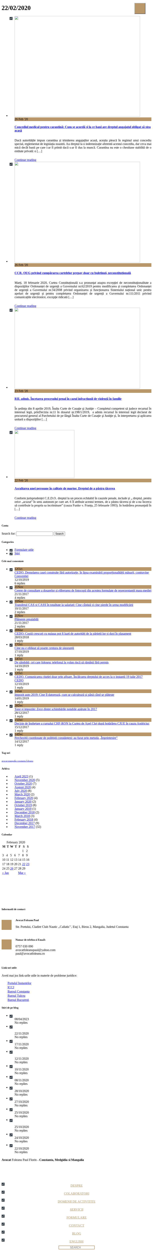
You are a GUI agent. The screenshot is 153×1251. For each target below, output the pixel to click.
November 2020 (25, 780)
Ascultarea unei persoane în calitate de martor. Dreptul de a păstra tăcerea (65, 488)
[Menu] (139, 8)
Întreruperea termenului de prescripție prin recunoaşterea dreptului (56, 1134)
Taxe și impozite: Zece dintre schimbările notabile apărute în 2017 (56, 709)
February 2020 (24, 798)
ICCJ (11, 987)
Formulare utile (24, 549)
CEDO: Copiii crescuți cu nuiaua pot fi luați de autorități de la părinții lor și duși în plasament (73, 633)
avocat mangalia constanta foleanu (17, 761)
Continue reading (25, 160)
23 (27, 864)
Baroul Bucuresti (18, 1000)
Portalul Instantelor (19, 983)
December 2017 (25, 823)
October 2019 (23, 805)
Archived (20, 1015)
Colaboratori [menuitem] (76, 1193)
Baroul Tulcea (16, 995)
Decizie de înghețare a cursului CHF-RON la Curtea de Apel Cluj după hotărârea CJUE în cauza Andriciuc (82, 723)
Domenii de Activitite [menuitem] (76, 1201)
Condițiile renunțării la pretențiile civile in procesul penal (50, 1145)
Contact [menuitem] (76, 1225)
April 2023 (21, 776)
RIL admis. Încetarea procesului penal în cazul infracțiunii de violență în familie (68, 398)
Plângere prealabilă (26, 619)
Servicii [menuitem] (76, 1209)
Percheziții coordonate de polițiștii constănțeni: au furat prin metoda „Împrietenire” (66, 738)
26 (11, 868)
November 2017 (25, 826)
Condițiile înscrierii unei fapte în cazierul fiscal (44, 1109)
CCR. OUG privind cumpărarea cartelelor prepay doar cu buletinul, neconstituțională (73, 273)
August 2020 (23, 787)
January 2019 (23, 808)
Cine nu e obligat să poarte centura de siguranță (44, 648)
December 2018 (25, 812)
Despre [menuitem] (77, 1185)
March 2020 (22, 794)
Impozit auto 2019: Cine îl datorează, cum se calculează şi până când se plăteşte (64, 694)
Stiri (17, 553)
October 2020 (23, 783)
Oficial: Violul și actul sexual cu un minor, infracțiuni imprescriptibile (58, 1065)
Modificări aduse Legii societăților (36, 1076)
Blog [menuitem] (76, 1233)
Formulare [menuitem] (77, 1217)
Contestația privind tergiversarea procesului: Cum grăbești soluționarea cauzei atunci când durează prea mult (82, 1040)
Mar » (22, 873)
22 (23, 864)
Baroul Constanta (18, 991)
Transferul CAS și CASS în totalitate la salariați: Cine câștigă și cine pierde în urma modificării (74, 605)
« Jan (5, 873)
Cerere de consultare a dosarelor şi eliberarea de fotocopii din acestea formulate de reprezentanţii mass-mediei (83, 590)
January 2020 (23, 801)
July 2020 (21, 790)
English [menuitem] (76, 1241)
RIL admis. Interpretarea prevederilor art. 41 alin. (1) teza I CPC (55, 1087)
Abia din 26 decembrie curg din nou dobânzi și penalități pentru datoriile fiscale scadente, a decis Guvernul (82, 1098)
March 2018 (22, 816)
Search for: (8, 533)
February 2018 (24, 819)
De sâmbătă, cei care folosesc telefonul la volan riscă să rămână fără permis (62, 662)
